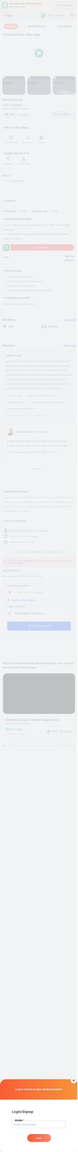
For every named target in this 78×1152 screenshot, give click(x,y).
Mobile (19, 1120)
